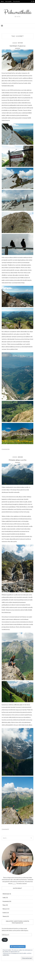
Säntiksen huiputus (17, 46)
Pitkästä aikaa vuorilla (17, 460)
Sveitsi (15, 42)
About (2, 1)
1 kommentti (5, 829)
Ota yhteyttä (16, 1)
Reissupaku (8, 1)
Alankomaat (6, 894)
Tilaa (4, 940)
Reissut (5, 909)
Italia (4, 897)
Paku (4, 905)
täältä (14, 883)
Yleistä (4, 916)
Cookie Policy (6, 955)
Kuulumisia (6, 901)
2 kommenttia (5, 449)
